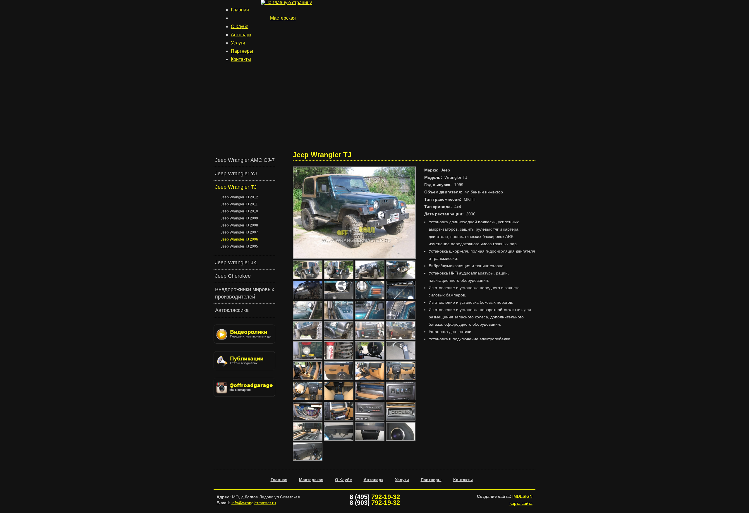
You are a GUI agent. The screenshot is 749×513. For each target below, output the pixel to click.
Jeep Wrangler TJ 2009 (239, 218)
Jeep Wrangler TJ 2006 (239, 239)
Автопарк (241, 34)
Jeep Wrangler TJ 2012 (239, 197)
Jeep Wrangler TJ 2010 (239, 211)
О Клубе (239, 26)
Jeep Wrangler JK (236, 262)
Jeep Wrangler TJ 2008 (239, 225)
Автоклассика (232, 310)
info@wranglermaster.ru (253, 502)
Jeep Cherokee (233, 276)
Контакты (241, 59)
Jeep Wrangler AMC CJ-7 (245, 160)
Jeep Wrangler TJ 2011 (239, 204)
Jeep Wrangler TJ (236, 187)
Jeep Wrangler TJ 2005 (239, 246)
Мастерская (283, 18)
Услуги (238, 42)
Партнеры (242, 51)
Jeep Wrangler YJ (236, 173)
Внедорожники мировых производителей (244, 293)
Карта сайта (520, 503)
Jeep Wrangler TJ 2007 (239, 232)
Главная (240, 9)
